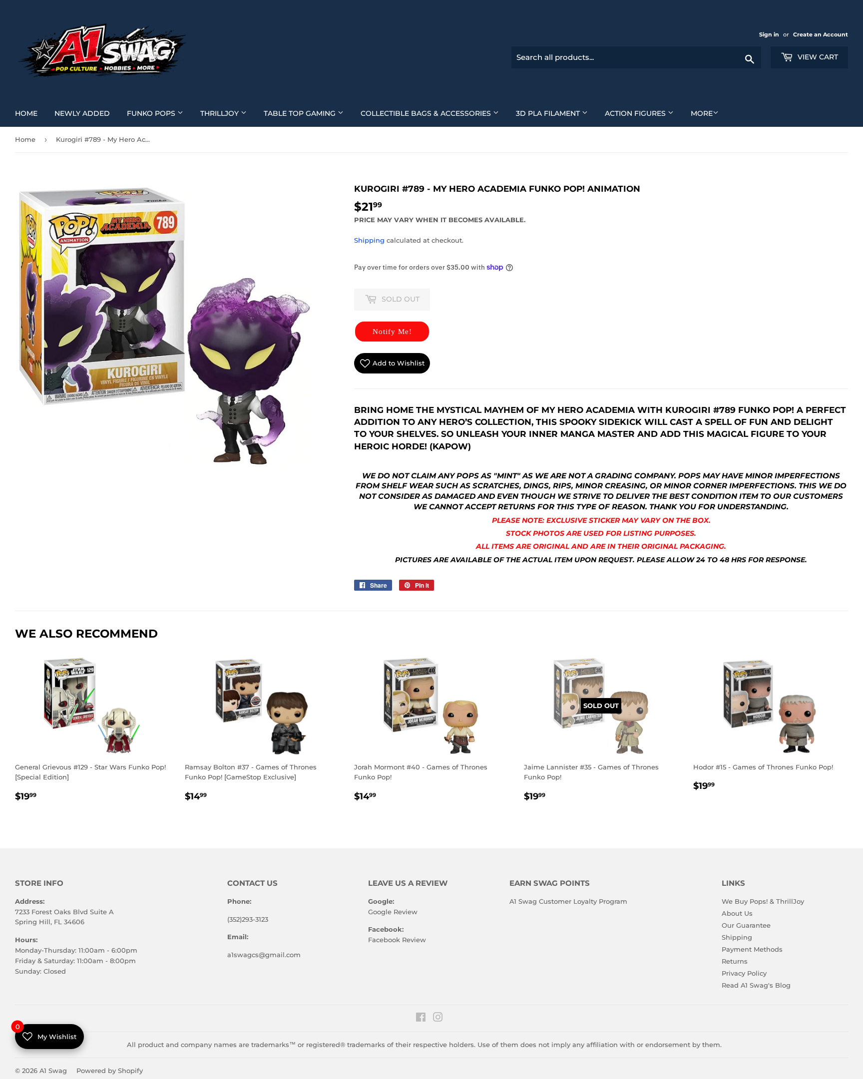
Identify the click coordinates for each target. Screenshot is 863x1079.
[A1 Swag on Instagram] (438, 1019)
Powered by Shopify (109, 1071)
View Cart (817, 56)
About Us (737, 913)
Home (30, 113)
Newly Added (85, 113)
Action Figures (643, 113)
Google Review (393, 912)
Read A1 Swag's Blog (756, 985)
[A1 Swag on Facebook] (421, 1019)
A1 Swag (53, 1071)
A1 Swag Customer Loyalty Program (568, 901)
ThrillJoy (227, 113)
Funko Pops (159, 113)
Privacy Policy (744, 973)
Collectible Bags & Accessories (433, 113)
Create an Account (820, 34)
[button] (392, 332)
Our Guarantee (746, 925)
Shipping (369, 240)
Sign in (770, 34)
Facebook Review (397, 940)
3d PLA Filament (555, 113)
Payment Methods (752, 949)
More (702, 113)
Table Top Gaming (307, 113)
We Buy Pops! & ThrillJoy (763, 901)
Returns (735, 961)
